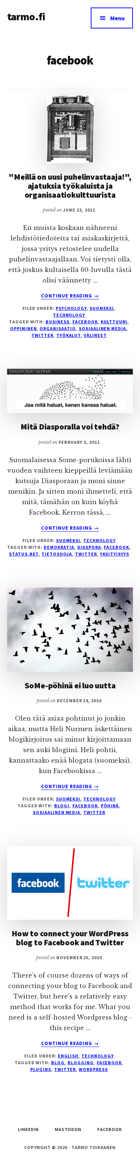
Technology (69, 315)
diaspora (89, 547)
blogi (61, 805)
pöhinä (110, 805)
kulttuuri (114, 321)
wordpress (93, 1069)
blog (58, 1062)
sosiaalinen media (102, 328)
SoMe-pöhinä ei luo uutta (70, 685)
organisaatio (58, 328)
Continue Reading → (70, 296)
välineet (95, 335)
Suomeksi (102, 308)
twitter (42, 335)
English (68, 1056)
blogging (81, 1062)
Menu (117, 18)
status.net (24, 554)
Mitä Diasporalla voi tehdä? (70, 426)
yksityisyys (115, 554)
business (57, 321)
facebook (85, 321)
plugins (40, 1069)
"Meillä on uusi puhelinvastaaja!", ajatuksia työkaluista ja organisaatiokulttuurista (70, 185)
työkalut (68, 335)
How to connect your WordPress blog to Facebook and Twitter (70, 938)
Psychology (71, 308)
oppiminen (23, 328)
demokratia (59, 547)
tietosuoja (56, 554)
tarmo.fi (26, 16)
